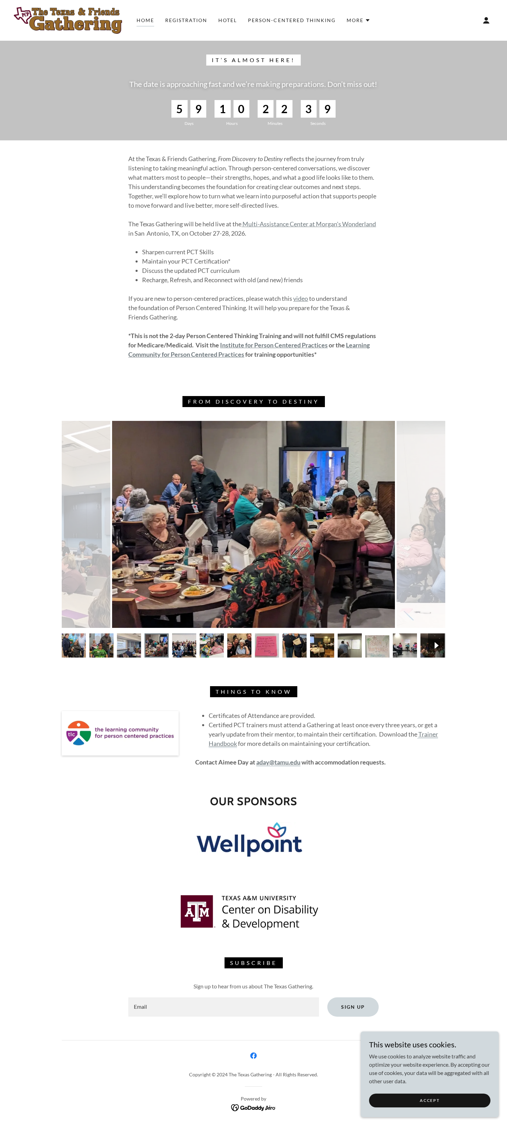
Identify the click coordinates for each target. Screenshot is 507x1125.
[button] (358, 20)
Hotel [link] (227, 20)
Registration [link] (186, 20)
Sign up (353, 1007)
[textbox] (223, 1007)
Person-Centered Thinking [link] (291, 20)
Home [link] (145, 20)
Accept (429, 1100)
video (300, 298)
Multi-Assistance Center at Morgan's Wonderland (309, 224)
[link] (68, 19)
